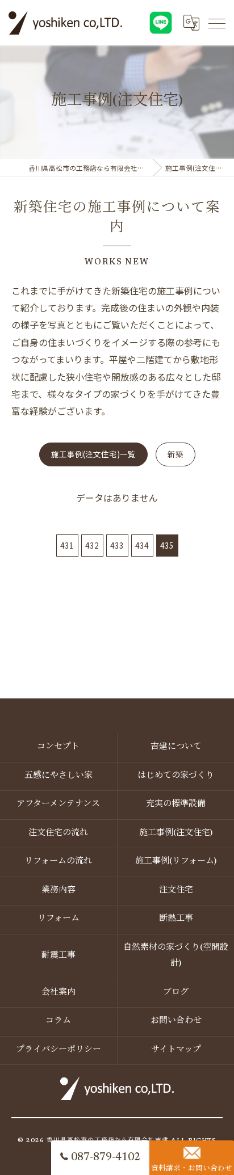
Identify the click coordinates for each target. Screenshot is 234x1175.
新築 (175, 454)
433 (117, 545)
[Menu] (216, 22)
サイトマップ (176, 1050)
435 (167, 545)
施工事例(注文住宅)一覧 (93, 454)
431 (67, 545)
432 (92, 545)
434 (142, 545)
